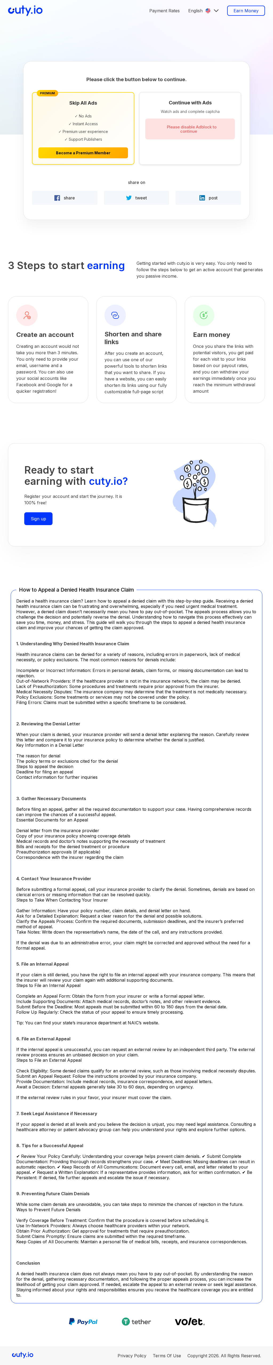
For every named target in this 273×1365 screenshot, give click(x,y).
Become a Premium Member (83, 153)
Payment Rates (164, 11)
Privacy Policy (132, 1355)
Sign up (38, 518)
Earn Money (246, 10)
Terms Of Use (167, 1355)
